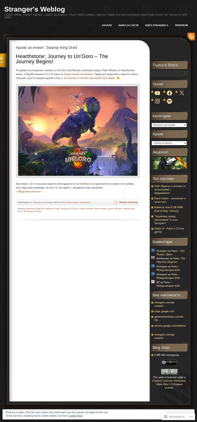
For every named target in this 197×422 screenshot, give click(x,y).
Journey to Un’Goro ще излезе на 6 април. (91, 78)
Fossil (57, 209)
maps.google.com (164, 311)
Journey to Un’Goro (69, 209)
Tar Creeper (28, 211)
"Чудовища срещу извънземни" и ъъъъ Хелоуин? (166, 220)
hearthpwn (85, 183)
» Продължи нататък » (29, 191)
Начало (107, 25)
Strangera (37, 202)
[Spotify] (169, 101)
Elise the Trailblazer (44, 209)
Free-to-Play (66, 202)
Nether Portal (101, 209)
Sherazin (118, 209)
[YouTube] (157, 93)
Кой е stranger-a (156, 25)
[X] (182, 93)
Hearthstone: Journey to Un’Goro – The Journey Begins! (62, 58)
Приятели (181, 25)
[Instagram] (157, 101)
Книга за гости (129, 25)
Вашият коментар (128, 202)
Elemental (30, 209)
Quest (110, 209)
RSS (190, 38)
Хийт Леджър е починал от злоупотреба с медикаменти (170, 189)
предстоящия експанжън (78, 74)
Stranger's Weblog (34, 9)
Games (75, 202)
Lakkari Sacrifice (86, 209)
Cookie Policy (75, 415)
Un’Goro (38, 211)
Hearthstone (85, 202)
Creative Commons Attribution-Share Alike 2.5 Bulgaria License (169, 384)
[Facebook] (169, 93)
